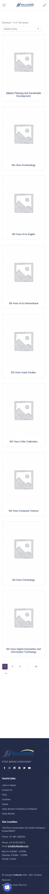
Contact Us (7, 790)
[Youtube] (29, 767)
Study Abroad (8, 813)
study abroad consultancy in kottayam (19, 809)
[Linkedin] (14, 767)
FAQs (4, 794)
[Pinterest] (19, 767)
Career (5, 804)
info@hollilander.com (18, 846)
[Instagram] (9, 767)
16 (36, 666)
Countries (6, 799)
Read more (23, 80)
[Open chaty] (7, 887)
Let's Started (35, 726)
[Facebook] (4, 767)
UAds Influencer (20, 885)
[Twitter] (24, 767)
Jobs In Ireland (9, 785)
